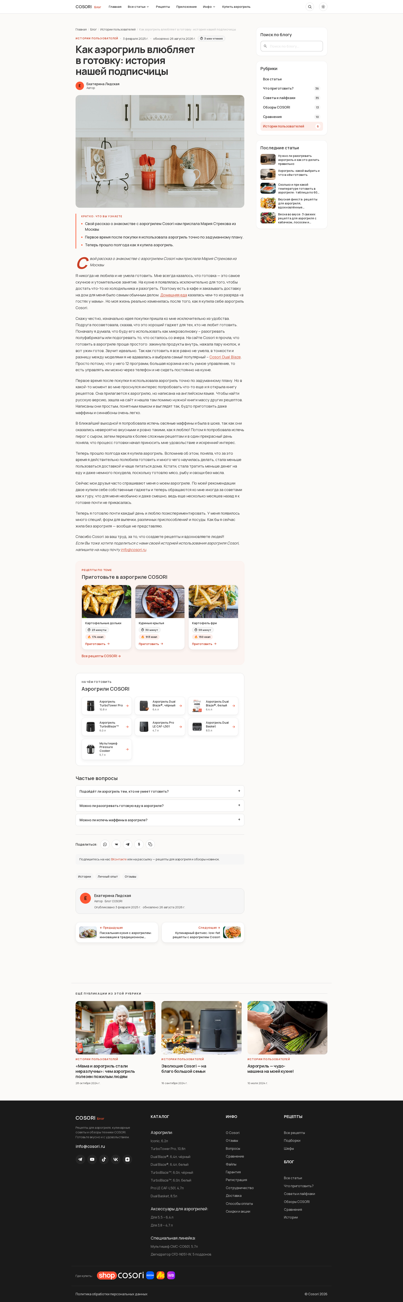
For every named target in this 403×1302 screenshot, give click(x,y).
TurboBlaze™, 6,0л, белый (171, 1180)
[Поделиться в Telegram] (127, 844)
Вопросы (233, 1148)
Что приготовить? (299, 1186)
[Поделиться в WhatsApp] (105, 844)
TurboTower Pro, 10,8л (168, 1148)
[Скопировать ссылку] (150, 844)
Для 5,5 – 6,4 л (162, 1217)
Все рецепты (294, 1132)
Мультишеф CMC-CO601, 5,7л (174, 1246)
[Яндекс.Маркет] (161, 1275)
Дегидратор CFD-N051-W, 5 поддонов (181, 1254)
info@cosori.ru (133, 549)
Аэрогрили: (162, 1132)
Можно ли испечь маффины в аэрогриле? (114, 820)
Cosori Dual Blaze (225, 356)
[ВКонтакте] (115, 1159)
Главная (115, 6)
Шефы (289, 1148)
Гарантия (233, 1172)
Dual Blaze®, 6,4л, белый (169, 1164)
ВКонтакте (119, 859)
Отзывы (232, 1140)
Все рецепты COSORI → (101, 656)
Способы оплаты (239, 1203)
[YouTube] (92, 1159)
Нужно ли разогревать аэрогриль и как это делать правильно (298, 160)
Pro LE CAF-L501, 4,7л (167, 1188)
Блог (97, 7)
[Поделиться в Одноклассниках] (139, 844)
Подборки (292, 1140)
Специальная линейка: (173, 1238)
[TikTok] (104, 1159)
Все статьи (136, 6)
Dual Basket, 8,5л (164, 1196)
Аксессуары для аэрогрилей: (179, 1209)
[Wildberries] (171, 1275)
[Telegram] (80, 1159)
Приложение (186, 6)
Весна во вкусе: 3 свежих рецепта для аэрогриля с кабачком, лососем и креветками (297, 218)
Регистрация (236, 1179)
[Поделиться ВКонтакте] (116, 844)
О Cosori (232, 1132)
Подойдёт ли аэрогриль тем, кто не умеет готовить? (124, 791)
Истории (291, 1217)
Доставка (234, 1195)
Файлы (231, 1164)
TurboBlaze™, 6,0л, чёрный (172, 1172)
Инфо (207, 6)
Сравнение (235, 1156)
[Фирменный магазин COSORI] (120, 1275)
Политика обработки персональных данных (112, 1294)
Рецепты (163, 6)
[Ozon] (150, 1275)
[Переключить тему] (323, 7)
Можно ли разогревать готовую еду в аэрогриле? (122, 805)
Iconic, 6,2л (159, 1141)
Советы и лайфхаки (299, 1193)
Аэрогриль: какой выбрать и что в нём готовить (299, 173)
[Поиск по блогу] (310, 7)
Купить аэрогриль (236, 6)
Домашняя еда (173, 294)
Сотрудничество (240, 1187)
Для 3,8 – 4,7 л (162, 1225)
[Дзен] (127, 1159)
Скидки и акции (238, 1211)
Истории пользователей (118, 29)
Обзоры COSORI (297, 1201)
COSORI (84, 6)
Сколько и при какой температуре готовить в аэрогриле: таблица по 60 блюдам (297, 189)
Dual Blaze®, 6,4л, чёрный (170, 1156)
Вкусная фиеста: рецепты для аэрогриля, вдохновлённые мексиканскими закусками (297, 204)
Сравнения (293, 1209)
